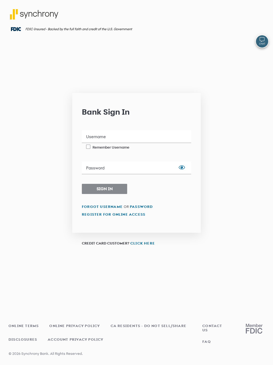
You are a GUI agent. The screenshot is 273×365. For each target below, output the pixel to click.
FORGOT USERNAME (102, 206)
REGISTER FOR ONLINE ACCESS (113, 214)
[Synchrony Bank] (35, 16)
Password (95, 168)
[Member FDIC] (254, 329)
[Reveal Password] (182, 168)
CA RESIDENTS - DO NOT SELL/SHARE (148, 326)
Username (96, 136)
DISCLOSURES (23, 339)
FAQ (206, 341)
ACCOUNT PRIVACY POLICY (75, 339)
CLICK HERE (142, 243)
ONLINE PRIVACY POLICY (74, 326)
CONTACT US (212, 328)
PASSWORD (141, 206)
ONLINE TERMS (24, 326)
